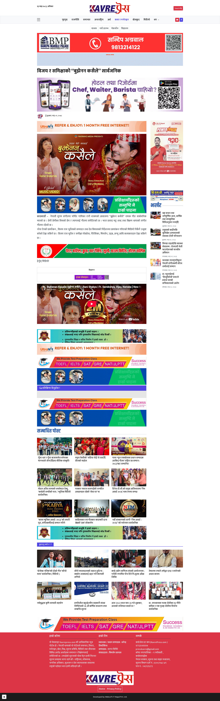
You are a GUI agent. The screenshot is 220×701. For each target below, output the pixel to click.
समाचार (86, 20)
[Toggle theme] (4, 697)
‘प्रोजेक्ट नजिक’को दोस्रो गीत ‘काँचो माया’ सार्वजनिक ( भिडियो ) (52, 572)
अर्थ (109, 20)
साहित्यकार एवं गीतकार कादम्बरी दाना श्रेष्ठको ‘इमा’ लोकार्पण (91, 521)
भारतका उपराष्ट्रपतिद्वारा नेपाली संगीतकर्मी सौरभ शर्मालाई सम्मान (172, 263)
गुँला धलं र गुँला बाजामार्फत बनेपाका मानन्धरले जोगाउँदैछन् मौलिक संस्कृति (53, 459)
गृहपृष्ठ (64, 20)
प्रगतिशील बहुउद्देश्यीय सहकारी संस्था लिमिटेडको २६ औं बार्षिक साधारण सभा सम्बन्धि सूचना (90, 606)
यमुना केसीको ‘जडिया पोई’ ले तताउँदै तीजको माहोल (90, 459)
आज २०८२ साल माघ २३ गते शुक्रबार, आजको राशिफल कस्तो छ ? (127, 604)
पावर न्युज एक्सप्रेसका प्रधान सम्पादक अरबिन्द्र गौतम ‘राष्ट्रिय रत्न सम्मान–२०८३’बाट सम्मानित (127, 461)
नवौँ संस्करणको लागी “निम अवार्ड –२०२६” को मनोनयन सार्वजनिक (127, 521)
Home (102, 689)
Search (177, 8)
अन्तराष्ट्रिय (99, 20)
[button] (177, 20)
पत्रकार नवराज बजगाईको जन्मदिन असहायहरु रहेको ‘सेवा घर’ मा (89, 490)
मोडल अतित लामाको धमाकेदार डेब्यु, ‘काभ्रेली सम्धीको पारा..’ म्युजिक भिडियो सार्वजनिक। (54, 492)
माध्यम (94, 28)
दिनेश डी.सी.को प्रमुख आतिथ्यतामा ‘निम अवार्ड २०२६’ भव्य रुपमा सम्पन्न (128, 490)
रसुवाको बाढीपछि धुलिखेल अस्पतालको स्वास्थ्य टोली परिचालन (172, 233)
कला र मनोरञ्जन (122, 20)
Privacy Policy (114, 689)
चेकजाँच (114, 28)
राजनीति (75, 20)
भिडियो (147, 20)
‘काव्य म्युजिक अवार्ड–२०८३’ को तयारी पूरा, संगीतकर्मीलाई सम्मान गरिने (54, 521)
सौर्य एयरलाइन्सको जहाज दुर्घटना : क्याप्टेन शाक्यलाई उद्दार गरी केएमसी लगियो (89, 574)
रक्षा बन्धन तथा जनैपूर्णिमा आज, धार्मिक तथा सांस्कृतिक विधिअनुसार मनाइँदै (172, 217)
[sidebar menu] (38, 19)
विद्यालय (124, 28)
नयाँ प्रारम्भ (104, 28)
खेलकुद (136, 20)
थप (155, 20)
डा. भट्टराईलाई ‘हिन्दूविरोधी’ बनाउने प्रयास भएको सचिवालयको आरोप (170, 278)
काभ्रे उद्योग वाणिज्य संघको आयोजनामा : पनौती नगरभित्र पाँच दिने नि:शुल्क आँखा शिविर (128, 574)
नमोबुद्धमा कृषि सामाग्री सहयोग (50, 603)
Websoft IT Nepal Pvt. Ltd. (116, 696)
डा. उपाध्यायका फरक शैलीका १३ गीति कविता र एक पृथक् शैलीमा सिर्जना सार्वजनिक (164, 606)
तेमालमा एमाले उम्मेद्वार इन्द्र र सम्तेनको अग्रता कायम (165, 572)
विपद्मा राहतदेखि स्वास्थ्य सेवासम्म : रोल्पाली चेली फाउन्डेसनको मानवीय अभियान (172, 248)
